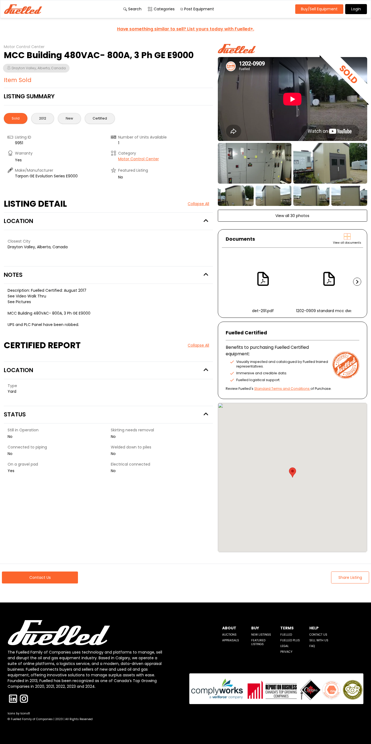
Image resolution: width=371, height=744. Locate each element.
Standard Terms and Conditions (282, 388)
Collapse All (198, 203)
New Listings (261, 635)
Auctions (229, 635)
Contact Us (318, 635)
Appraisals (230, 640)
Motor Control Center (138, 159)
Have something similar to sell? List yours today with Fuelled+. (185, 29)
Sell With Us (318, 640)
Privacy (286, 652)
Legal (284, 646)
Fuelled (286, 635)
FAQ (312, 646)
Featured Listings (258, 642)
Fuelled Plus (290, 640)
